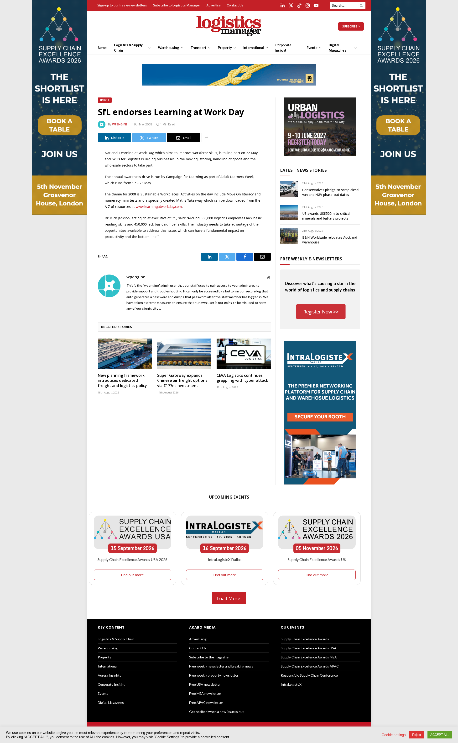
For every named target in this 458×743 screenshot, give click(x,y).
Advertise (213, 5)
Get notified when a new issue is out (216, 712)
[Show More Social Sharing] (206, 137)
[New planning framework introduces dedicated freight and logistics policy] (125, 354)
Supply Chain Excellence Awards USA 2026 (132, 559)
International (253, 48)
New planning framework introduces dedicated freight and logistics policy (122, 380)
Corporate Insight (283, 47)
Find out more (132, 574)
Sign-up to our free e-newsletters (122, 5)
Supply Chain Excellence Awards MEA (309, 657)
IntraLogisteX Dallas (224, 559)
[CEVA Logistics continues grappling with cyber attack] (244, 354)
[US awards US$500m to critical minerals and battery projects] (289, 212)
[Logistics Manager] (229, 26)
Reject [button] (416, 735)
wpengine (120, 124)
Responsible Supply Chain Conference (309, 675)
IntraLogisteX (291, 684)
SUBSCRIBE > (351, 26)
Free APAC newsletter (206, 702)
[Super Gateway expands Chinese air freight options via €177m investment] (184, 354)
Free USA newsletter (205, 684)
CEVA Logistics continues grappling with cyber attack (242, 378)
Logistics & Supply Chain (128, 47)
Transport (198, 48)
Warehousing (168, 48)
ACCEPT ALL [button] (439, 735)
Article (105, 100)
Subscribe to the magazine (209, 657)
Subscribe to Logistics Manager (176, 5)
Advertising (198, 639)
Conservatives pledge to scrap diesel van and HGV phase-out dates (330, 192)
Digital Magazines (337, 47)
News (102, 48)
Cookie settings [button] (394, 735)
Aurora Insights (109, 675)
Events (312, 48)
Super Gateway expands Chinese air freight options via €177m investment (182, 380)
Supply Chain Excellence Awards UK (317, 559)
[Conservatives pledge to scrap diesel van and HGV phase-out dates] (289, 188)
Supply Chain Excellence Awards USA (308, 648)
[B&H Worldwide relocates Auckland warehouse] (289, 236)
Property (225, 48)
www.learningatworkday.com (159, 206)
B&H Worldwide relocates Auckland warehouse (329, 239)
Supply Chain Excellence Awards (305, 639)
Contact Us (235, 5)
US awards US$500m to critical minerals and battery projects (326, 216)
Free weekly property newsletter (213, 675)
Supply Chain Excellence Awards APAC (310, 666)
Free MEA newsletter (205, 693)
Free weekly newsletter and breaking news (221, 666)
